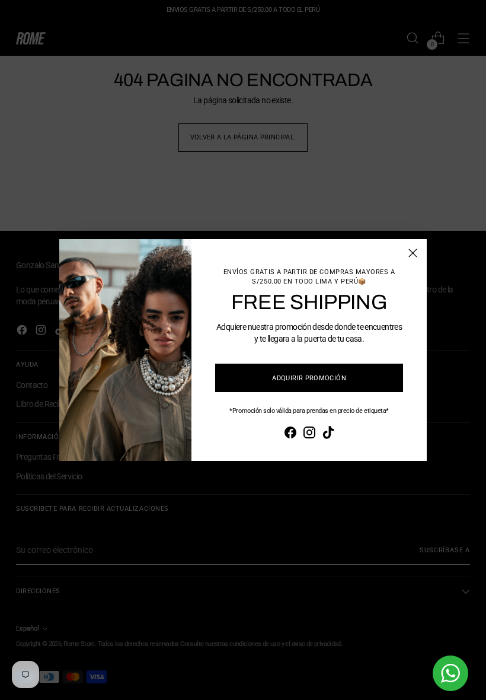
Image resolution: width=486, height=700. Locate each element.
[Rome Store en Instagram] (309, 434)
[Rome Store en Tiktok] (328, 434)
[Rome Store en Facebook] (290, 434)
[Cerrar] (413, 253)
